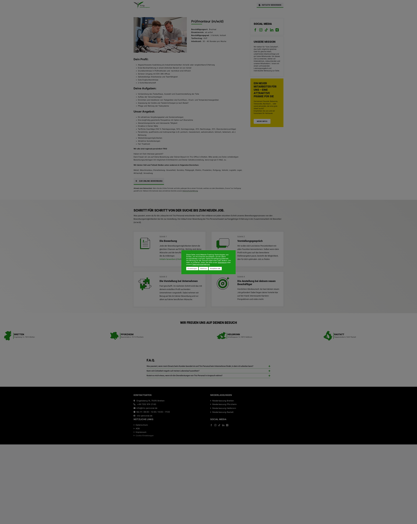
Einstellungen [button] (192, 268)
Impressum (222, 262)
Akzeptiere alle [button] (215, 268)
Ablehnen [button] (203, 268)
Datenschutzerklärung (201, 264)
